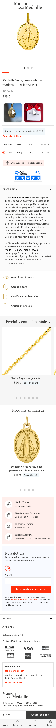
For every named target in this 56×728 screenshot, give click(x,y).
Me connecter (35, 725)
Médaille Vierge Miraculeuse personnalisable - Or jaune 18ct (26, 468)
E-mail (8, 575)
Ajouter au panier (41, 714)
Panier (50, 725)
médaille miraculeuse (23, 197)
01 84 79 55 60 (14, 670)
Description (9, 189)
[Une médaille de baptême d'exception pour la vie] (15, 695)
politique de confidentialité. (24, 600)
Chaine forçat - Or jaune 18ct (27, 378)
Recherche (18, 725)
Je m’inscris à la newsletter (31, 589)
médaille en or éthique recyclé (21, 250)
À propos (8, 627)
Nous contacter (13, 682)
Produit (7, 618)
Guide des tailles (11, 136)
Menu (5, 723)
